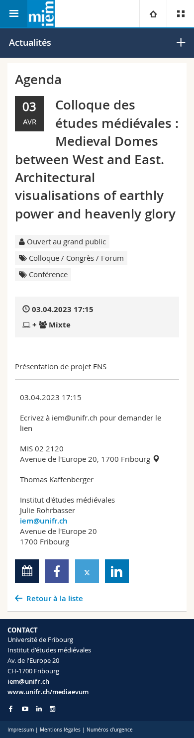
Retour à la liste (54, 598)
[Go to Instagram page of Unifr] (52, 709)
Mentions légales (60, 730)
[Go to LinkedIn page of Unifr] (39, 709)
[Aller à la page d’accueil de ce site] (41, 13)
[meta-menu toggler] (180, 13)
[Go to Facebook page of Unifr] (10, 708)
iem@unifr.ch (44, 521)
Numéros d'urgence (110, 730)
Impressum (20, 730)
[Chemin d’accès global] (153, 13)
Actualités (30, 42)
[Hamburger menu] (13, 13)
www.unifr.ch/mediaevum (48, 691)
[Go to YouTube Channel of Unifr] (25, 709)
